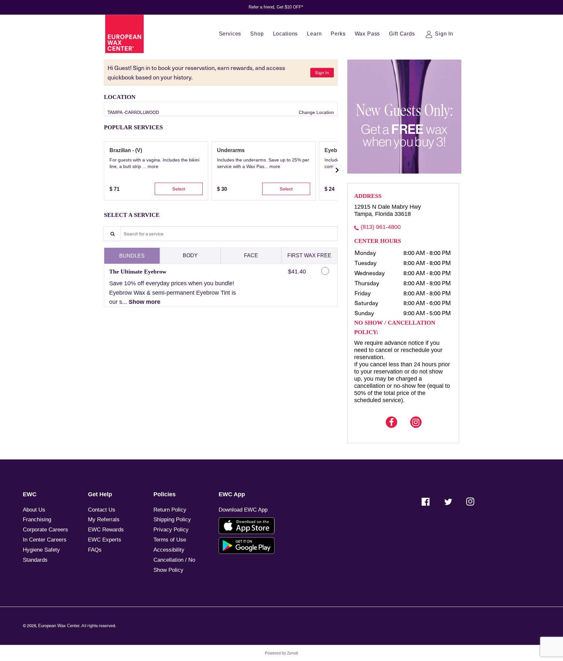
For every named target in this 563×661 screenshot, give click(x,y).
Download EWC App (243, 510)
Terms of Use (169, 540)
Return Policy (169, 510)
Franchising (37, 519)
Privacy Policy (171, 530)
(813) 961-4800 (381, 227)
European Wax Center (58, 626)
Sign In (322, 72)
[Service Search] (112, 233)
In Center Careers (44, 540)
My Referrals (104, 519)
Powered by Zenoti (281, 653)
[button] (153, 166)
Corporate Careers (45, 530)
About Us (34, 510)
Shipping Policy (172, 519)
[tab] (132, 255)
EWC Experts (104, 540)
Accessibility (168, 550)
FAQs (95, 550)
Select (178, 189)
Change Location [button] (315, 112)
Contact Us (101, 510)
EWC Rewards (106, 530)
